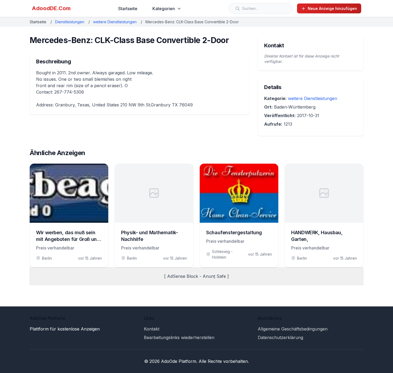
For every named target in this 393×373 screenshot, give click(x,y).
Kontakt (151, 329)
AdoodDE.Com (51, 8)
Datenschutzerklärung (280, 337)
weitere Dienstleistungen (115, 22)
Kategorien (163, 8)
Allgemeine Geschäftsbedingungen (293, 329)
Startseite (127, 8)
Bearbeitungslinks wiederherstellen (179, 337)
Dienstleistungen (69, 22)
